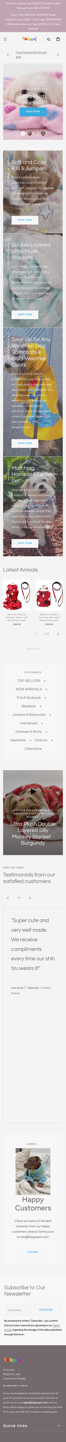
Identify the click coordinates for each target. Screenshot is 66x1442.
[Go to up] (60, 1436)
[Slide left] (8, 54)
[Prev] (8, 898)
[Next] (30, 898)
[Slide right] (58, 54)
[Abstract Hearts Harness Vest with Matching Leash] (49, 595)
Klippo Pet (9, 1374)
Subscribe (46, 1309)
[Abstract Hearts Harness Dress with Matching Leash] (16, 595)
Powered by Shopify (14, 1378)
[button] (5, 39)
